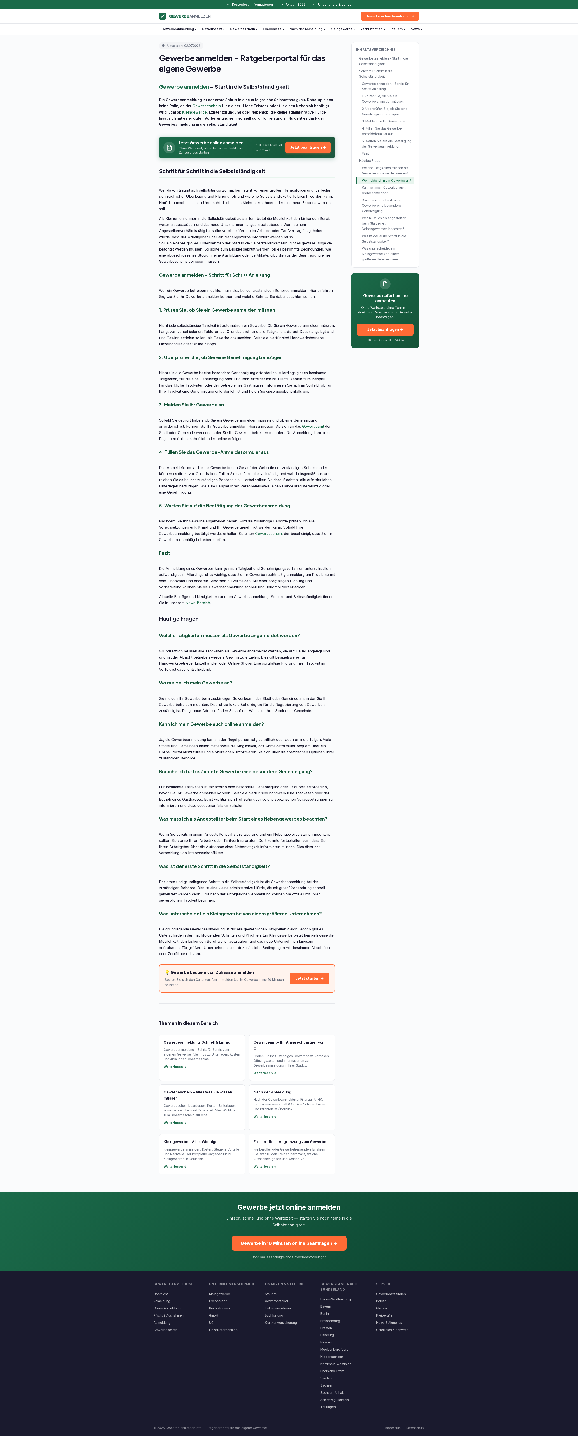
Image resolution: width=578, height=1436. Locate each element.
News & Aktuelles (389, 1323)
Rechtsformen (219, 1308)
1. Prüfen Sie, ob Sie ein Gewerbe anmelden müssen (383, 98)
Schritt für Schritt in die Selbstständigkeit (376, 73)
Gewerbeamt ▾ (213, 29)
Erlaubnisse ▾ (273, 29)
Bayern (325, 1306)
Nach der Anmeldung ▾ (307, 29)
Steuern (271, 1294)
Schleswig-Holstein (334, 1400)
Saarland (326, 1378)
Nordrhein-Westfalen (335, 1364)
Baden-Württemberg (335, 1299)
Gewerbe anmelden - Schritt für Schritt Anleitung (385, 86)
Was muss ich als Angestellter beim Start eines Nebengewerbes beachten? (384, 223)
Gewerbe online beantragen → (390, 16)
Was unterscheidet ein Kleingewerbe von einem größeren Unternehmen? (380, 253)
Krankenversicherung (281, 1323)
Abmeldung (162, 1323)
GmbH (213, 1315)
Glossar (381, 1308)
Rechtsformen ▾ (372, 29)
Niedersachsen (331, 1357)
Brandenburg (330, 1321)
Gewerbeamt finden (391, 1294)
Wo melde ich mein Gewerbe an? (386, 180)
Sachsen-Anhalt (332, 1392)
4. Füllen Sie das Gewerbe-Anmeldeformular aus (382, 131)
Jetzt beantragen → (308, 147)
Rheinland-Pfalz (332, 1371)
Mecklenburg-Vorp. (334, 1349)
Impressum (393, 1428)
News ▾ (416, 29)
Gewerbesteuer (276, 1301)
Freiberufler (218, 1301)
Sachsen (326, 1385)
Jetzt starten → (309, 978)
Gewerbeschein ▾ (244, 29)
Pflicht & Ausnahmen (169, 1315)
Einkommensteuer (278, 1308)
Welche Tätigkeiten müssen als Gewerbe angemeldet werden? (385, 170)
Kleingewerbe (194, 112)
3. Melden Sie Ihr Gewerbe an (384, 121)
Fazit (365, 153)
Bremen (326, 1328)
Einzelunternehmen (223, 1330)
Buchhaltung (274, 1315)
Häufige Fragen (370, 160)
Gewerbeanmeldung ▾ (179, 29)
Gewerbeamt (313, 426)
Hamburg (327, 1335)
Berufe (381, 1301)
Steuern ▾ (397, 29)
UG (211, 1323)
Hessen (326, 1342)
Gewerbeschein (207, 106)
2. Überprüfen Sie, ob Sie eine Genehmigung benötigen (384, 111)
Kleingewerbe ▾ (343, 29)
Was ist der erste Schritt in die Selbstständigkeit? (384, 238)
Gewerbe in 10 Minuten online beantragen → (289, 1243)
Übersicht (161, 1294)
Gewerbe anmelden (184, 86)
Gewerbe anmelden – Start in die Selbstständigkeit (383, 61)
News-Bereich (198, 603)
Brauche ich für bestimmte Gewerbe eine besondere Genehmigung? (381, 205)
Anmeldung (162, 1301)
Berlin (324, 1313)
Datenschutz (415, 1428)
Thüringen (328, 1407)
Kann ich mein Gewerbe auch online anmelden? (384, 190)
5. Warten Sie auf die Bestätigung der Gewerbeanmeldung (386, 143)
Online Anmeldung (167, 1308)
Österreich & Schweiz (392, 1330)
